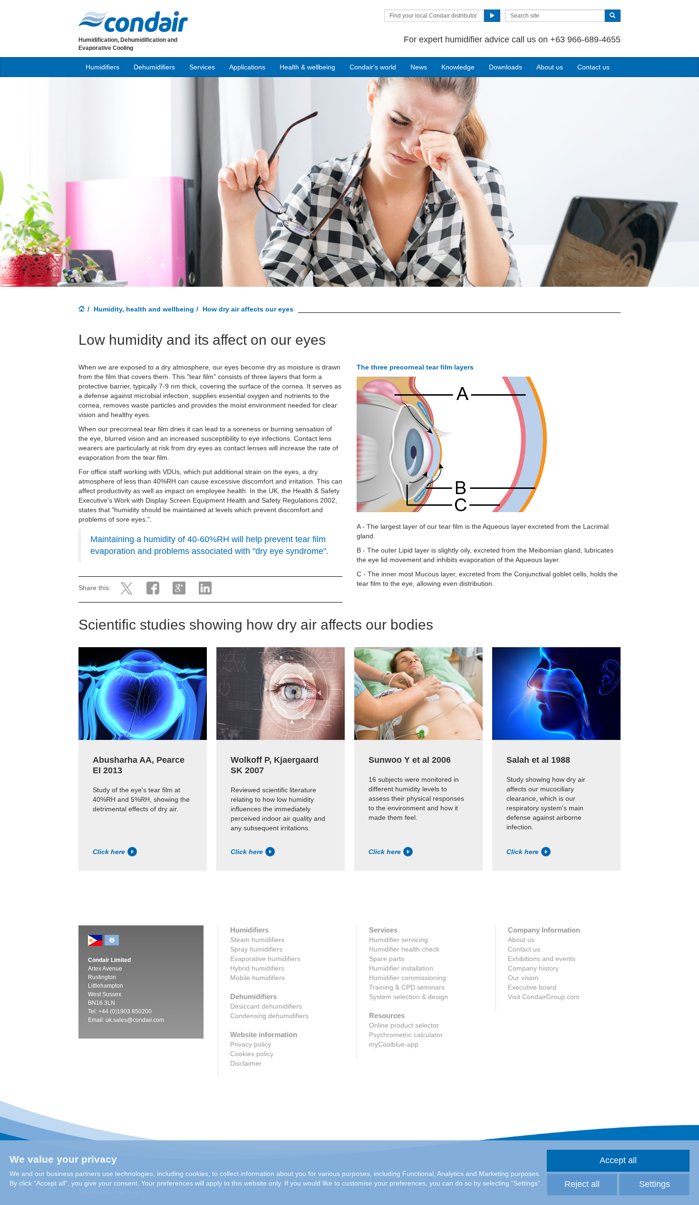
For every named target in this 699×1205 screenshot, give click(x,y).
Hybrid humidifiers (257, 968)
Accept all (618, 1160)
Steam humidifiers (257, 939)
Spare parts (386, 958)
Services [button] (202, 67)
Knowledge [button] (458, 67)
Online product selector (404, 1025)
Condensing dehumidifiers (269, 1016)
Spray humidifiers (256, 949)
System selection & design (408, 997)
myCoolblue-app (393, 1044)
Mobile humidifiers (257, 977)
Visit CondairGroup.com (544, 997)
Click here (109, 851)
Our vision (523, 977)
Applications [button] (247, 67)
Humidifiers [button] (102, 67)
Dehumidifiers (154, 67)
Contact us (593, 67)
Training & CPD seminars (407, 987)
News (418, 67)
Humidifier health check (404, 949)
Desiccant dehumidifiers (266, 1006)
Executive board (532, 987)
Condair (133, 21)
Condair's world (373, 67)
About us (549, 67)
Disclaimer (246, 1063)
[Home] (81, 309)
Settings (654, 1184)
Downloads (505, 67)
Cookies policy (251, 1054)
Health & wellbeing (307, 67)
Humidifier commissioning (407, 977)
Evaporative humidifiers (265, 958)
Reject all (582, 1184)
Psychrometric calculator (406, 1035)
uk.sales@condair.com (135, 1020)
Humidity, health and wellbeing (144, 309)
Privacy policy (250, 1044)
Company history (533, 968)
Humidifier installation (401, 968)
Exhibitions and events (541, 958)
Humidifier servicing (398, 939)
